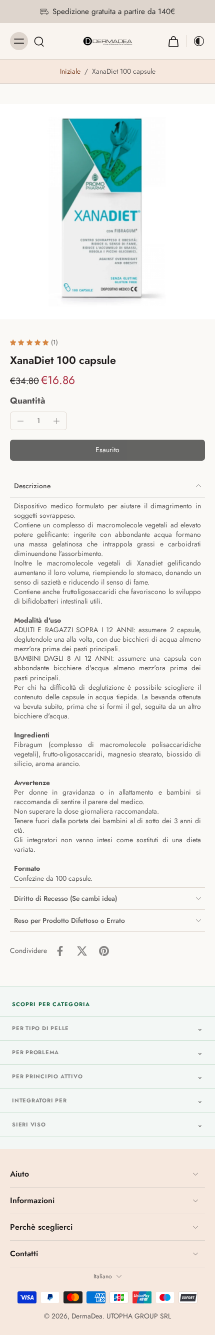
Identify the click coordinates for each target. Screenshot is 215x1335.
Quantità (28, 400)
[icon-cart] (173, 41)
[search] (39, 41)
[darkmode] (196, 41)
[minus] (20, 421)
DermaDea (87, 1316)
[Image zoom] (107, 211)
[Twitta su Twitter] (82, 951)
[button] (107, 450)
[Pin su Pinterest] (104, 951)
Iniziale (71, 71)
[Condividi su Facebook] (60, 951)
